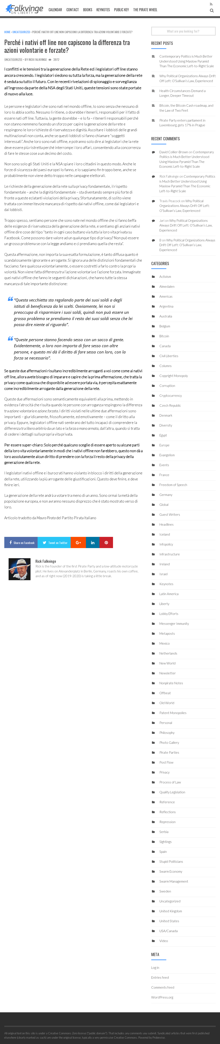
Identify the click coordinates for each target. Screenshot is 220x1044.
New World (167, 663)
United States (169, 921)
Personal (165, 723)
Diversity (165, 425)
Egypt (163, 435)
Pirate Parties (169, 752)
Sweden (165, 891)
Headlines (166, 524)
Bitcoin (164, 336)
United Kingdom (170, 911)
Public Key (121, 9)
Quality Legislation (172, 792)
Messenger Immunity (174, 623)
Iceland (164, 534)
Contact (72, 9)
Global (163, 504)
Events (164, 465)
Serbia (163, 832)
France (164, 475)
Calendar (55, 9)
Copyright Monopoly (173, 376)
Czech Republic (170, 405)
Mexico (164, 643)
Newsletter (167, 673)
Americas (166, 296)
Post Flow (166, 762)
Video (163, 941)
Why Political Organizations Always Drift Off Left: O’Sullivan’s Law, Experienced (184, 206)
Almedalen (166, 286)
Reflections (167, 812)
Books (87, 9)
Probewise (159, 1037)
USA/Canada (168, 931)
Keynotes (103, 9)
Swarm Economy (170, 871)
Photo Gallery (169, 742)
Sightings (165, 842)
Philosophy (166, 733)
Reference (167, 802)
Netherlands (168, 653)
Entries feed (160, 977)
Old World (166, 703)
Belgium (164, 326)
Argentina (166, 306)
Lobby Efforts (168, 614)
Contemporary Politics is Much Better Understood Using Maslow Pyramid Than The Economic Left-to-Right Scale (186, 61)
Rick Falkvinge (38, 59)
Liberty (164, 604)
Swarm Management (173, 881)
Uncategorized (21, 32)
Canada (165, 346)
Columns (165, 366)
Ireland (164, 564)
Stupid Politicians (171, 861)
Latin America (169, 594)
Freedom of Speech (173, 485)
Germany (165, 495)
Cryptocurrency (170, 395)
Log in (155, 967)
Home (7, 32)
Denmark (165, 415)
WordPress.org (162, 997)
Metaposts (167, 633)
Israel (163, 574)
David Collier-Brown (173, 152)
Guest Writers (169, 514)
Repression (167, 822)
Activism (165, 276)
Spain (163, 851)
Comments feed (162, 987)
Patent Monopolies (172, 713)
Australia (165, 316)
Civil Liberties (168, 356)
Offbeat (165, 693)
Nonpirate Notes (171, 683)
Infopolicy (166, 544)
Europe (164, 445)
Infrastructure (169, 554)
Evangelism (167, 455)
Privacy (164, 772)
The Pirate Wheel (145, 9)
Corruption (167, 386)
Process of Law (170, 782)
